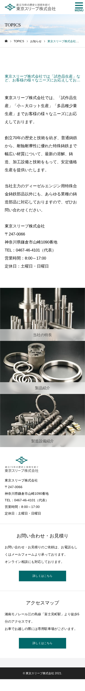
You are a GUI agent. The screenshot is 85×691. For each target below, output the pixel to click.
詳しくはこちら (42, 576)
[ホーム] (6, 41)
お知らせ (21, 58)
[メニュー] (78, 7)
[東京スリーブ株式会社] (30, 7)
